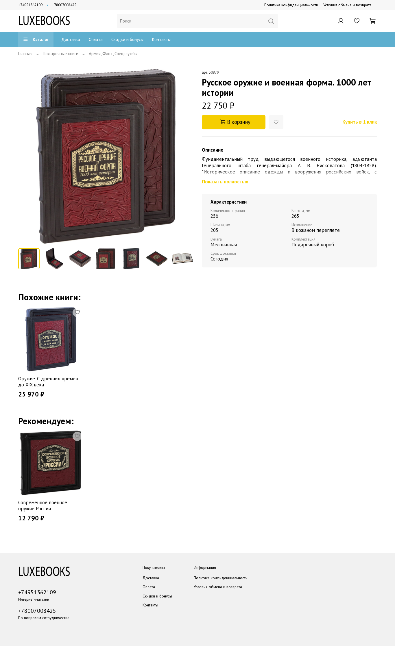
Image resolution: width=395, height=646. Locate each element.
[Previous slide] (27, 156)
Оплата (96, 39)
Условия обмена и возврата (347, 5)
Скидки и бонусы (127, 39)
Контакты (161, 39)
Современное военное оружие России (42, 505)
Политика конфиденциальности (291, 5)
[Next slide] (184, 156)
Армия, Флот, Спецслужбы (113, 53)
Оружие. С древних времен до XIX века (48, 381)
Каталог (41, 39)
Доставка (70, 39)
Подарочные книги (60, 53)
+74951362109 (30, 5)
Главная (25, 53)
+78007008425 (64, 5)
